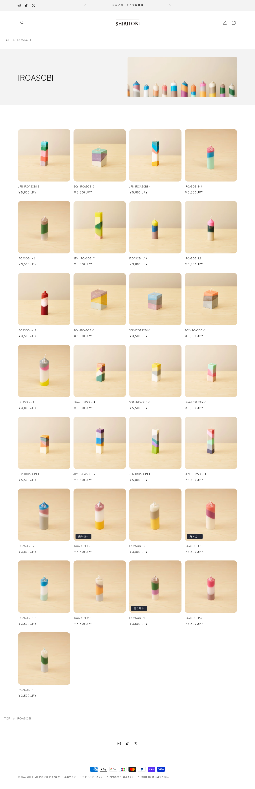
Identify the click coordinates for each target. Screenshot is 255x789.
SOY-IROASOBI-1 (84, 330)
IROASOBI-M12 (27, 618)
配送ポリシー (130, 776)
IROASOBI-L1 (26, 402)
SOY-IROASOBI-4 (139, 330)
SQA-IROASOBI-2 (195, 402)
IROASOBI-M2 (26, 258)
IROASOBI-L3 (137, 546)
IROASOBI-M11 (82, 618)
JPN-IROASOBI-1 (139, 474)
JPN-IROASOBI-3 (195, 474)
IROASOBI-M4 (193, 618)
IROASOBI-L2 (193, 546)
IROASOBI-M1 (26, 690)
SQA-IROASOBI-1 (28, 474)
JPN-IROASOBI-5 (84, 474)
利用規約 (114, 776)
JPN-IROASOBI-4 (139, 186)
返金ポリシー (71, 776)
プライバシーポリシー (94, 776)
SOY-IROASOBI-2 (195, 330)
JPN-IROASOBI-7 (84, 258)
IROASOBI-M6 (193, 186)
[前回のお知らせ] (85, 5)
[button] (22, 22)
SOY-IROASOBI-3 (84, 186)
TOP (7, 39)
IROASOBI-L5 (82, 546)
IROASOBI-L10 (138, 258)
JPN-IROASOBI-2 (28, 186)
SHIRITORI (32, 776)
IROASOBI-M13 (27, 330)
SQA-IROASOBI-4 (84, 402)
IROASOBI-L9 (193, 258)
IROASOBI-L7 (26, 546)
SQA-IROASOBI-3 (139, 402)
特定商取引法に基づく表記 (155, 776)
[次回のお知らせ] (170, 5)
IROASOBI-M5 (137, 618)
